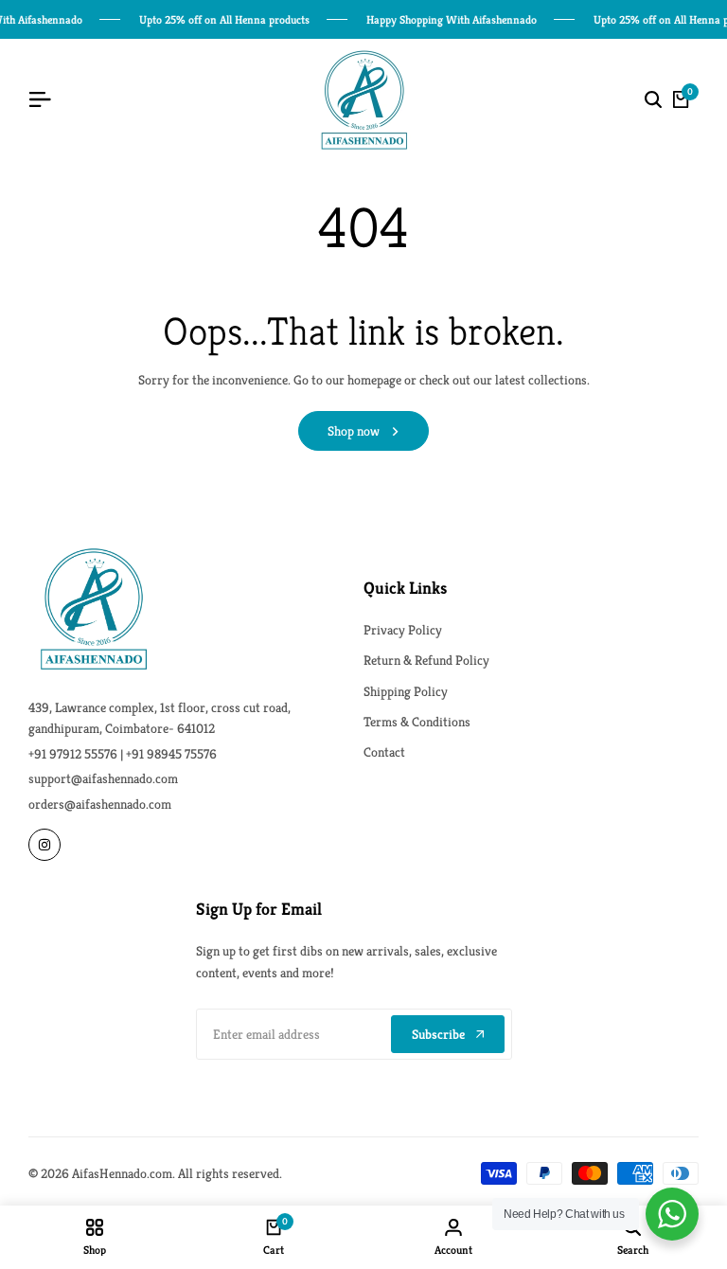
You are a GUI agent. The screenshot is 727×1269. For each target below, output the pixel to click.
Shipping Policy (406, 691)
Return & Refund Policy (426, 660)
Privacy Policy (403, 629)
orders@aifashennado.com (99, 804)
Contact (384, 751)
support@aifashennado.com (103, 778)
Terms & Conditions (417, 721)
